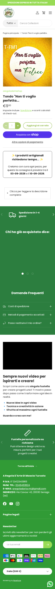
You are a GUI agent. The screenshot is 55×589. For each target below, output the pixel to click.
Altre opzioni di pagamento (27, 142)
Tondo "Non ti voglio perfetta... (35, 33)
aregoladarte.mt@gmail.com (29, 488)
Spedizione (26, 110)
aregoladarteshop (12, 91)
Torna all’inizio (26, 466)
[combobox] (27, 23)
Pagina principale (11, 33)
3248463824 (22, 485)
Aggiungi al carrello (38, 125)
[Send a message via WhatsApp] (50, 584)
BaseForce (17, 580)
